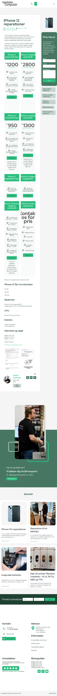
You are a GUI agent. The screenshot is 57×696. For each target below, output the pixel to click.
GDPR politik (35, 643)
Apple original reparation (47, 89)
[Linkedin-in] (39, 671)
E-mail (44, 64)
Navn (44, 58)
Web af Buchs (52, 693)
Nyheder (34, 650)
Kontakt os (12, 97)
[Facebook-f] (43, 671)
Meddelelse (46, 69)
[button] (54, 3)
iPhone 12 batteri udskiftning (48, 95)
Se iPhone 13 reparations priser (13, 345)
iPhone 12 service (48, 107)
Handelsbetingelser (37, 647)
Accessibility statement (39, 640)
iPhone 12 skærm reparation (48, 112)
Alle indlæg (17, 385)
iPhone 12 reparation (46, 102)
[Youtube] (46, 671)
